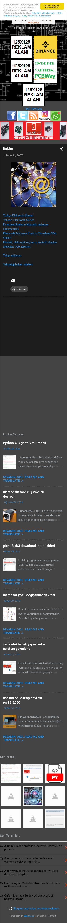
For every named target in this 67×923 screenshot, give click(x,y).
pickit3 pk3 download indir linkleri (29, 546)
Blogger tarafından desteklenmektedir (36, 908)
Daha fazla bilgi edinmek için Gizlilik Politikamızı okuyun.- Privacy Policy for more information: (32, 14)
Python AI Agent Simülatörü (24, 443)
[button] (62, 149)
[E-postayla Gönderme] (12, 281)
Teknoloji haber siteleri (17, 264)
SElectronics (29, 916)
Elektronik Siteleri (22, 215)
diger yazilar (19, 289)
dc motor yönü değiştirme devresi (29, 595)
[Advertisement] (33, 327)
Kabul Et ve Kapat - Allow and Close (52, 6)
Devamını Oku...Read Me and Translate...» (23, 479)
